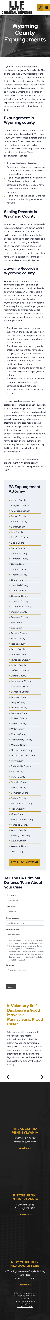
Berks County (18, 526)
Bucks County (18, 542)
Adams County (18, 500)
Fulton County (18, 649)
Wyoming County (19, 846)
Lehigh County (18, 702)
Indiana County (18, 665)
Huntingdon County (21, 659)
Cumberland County (21, 606)
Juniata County (18, 675)
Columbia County (19, 596)
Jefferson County (20, 670)
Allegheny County (20, 505)
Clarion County (18, 580)
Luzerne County (19, 707)
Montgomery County (21, 739)
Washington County (21, 835)
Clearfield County (20, 585)
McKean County (19, 718)
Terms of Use (25, 1307)
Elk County (16, 622)
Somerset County (20, 792)
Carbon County (18, 563)
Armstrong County (20, 510)
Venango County (19, 824)
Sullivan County (18, 798)
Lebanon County (19, 697)
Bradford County (19, 537)
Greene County (19, 654)
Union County (18, 814)
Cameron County (19, 558)
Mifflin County (18, 728)
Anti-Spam (25, 1304)
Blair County (17, 532)
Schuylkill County (19, 782)
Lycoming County (20, 713)
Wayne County (18, 840)
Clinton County (18, 590)
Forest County (18, 638)
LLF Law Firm (29, 1293)
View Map (24, 1148)
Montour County (19, 744)
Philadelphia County (21, 766)
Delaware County (19, 617)
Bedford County (19, 521)
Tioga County (18, 808)
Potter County (18, 776)
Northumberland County (23, 755)
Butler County (18, 548)
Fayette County (19, 633)
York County (17, 851)
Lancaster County (20, 686)
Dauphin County (19, 611)
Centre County (18, 569)
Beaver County (18, 516)
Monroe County (19, 734)
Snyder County (18, 787)
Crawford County (19, 601)
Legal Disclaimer (25, 1301)
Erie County (17, 627)
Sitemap (25, 1298)
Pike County (17, 771)
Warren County (18, 830)
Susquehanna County (21, 803)
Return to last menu (24, 862)
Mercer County (18, 723)
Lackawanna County (21, 681)
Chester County (19, 574)
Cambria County (19, 553)
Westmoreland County (22, 819)
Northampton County (21, 750)
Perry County (17, 760)
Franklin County (18, 643)
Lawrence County (20, 691)
